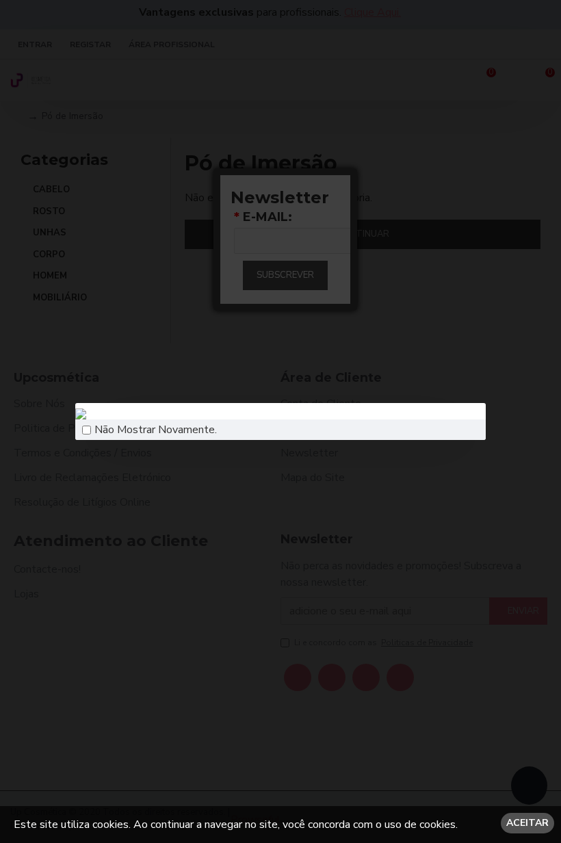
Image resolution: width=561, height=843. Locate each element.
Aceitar (527, 822)
